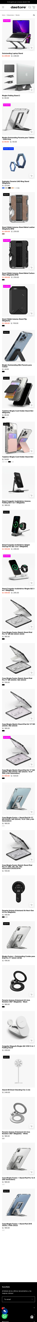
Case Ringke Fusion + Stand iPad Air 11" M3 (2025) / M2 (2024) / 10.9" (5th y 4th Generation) (18, 819)
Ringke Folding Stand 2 (11, 95)
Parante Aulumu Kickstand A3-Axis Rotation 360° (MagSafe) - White (16, 1132)
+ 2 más (17, 187)
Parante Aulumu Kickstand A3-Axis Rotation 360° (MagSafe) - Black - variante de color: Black (3, 1006)
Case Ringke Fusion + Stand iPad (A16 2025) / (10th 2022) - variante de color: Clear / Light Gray (3, 1230)
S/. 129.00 (10, 776)
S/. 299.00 (10, 549)
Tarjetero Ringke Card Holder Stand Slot (17, 457)
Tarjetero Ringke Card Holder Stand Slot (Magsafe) (17, 411)
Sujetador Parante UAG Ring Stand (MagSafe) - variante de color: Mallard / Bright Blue (3, 188)
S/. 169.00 (6, 636)
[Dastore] (18, 7)
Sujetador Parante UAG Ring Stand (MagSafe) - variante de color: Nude (12, 188)
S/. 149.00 (6, 915)
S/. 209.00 (6, 1050)
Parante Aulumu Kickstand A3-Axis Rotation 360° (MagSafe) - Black (16, 1001)
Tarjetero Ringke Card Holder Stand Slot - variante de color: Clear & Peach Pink (3, 461)
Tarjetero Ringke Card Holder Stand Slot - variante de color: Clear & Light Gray (6, 461)
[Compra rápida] (31, 176)
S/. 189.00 (6, 1004)
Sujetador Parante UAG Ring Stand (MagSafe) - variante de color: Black (9, 188)
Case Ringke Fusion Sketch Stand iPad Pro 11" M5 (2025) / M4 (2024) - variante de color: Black (3, 684)
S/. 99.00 (5, 415)
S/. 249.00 (10, 56)
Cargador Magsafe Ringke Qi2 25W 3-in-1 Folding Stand (18, 1047)
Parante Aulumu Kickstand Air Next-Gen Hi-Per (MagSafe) (18, 911)
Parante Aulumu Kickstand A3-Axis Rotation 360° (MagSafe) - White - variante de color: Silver (3, 1138)
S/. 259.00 (10, 231)
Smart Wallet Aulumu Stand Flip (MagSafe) (14, 320)
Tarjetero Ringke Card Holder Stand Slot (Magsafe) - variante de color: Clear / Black (3, 417)
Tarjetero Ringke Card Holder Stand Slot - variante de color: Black (9, 461)
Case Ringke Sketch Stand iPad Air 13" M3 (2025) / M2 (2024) (18, 725)
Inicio (3, 15)
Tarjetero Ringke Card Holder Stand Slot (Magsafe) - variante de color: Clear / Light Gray (6, 417)
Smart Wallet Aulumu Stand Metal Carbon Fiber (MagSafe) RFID (18, 274)
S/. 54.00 (5, 459)
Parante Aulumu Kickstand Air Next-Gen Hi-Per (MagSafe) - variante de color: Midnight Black (3, 917)
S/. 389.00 (6, 505)
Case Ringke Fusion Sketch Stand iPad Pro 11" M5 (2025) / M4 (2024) (17, 679)
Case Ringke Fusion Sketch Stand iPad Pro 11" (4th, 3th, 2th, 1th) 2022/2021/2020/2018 (17, 866)
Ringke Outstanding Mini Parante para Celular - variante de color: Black (3, 371)
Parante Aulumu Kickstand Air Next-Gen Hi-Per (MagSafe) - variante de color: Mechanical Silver (6, 917)
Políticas (5, 1315)
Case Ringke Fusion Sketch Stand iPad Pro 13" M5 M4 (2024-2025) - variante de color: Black (3, 639)
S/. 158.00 (6, 960)
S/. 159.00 (10, 323)
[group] (18, 2)
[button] (29, 7)
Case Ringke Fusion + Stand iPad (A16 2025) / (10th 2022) (17, 1224)
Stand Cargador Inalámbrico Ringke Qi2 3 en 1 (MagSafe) (18, 589)
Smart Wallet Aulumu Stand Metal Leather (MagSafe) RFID (18, 228)
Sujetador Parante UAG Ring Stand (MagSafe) (15, 182)
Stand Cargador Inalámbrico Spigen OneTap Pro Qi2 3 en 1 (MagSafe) (16, 545)
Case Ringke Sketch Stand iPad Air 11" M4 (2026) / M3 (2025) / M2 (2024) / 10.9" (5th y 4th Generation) (18, 771)
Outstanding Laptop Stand (12, 53)
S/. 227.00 (6, 185)
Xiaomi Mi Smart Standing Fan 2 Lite (16, 1090)
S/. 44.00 (5, 369)
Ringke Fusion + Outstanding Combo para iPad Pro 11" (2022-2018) (18, 957)
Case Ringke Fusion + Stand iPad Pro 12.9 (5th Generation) (18, 1178)
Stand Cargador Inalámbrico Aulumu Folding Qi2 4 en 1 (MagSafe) (16, 502)
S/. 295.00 (10, 593)
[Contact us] (4, 1316)
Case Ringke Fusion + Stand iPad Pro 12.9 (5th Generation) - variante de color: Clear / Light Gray (3, 1184)
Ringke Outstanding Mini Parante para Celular (17, 366)
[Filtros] (34, 15)
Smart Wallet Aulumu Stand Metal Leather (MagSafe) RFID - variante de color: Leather (3, 233)
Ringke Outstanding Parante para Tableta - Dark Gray (18, 138)
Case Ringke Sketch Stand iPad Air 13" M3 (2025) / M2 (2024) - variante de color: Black (3, 730)
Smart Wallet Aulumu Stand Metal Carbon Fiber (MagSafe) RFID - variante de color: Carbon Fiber (3, 279)
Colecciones (10, 15)
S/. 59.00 (9, 142)
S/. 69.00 (5, 98)
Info (3, 1308)
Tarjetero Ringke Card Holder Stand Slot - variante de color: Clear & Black (12, 461)
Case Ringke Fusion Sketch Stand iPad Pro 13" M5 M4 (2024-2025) (17, 633)
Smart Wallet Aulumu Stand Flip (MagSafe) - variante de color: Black (3, 325)
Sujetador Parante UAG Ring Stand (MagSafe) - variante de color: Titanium (6, 188)
